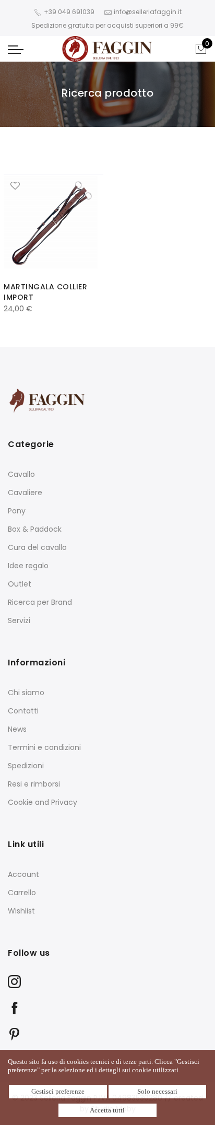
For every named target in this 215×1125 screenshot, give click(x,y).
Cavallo (21, 474)
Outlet (19, 584)
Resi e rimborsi (34, 784)
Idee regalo (28, 565)
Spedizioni (26, 765)
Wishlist (21, 911)
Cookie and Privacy (42, 802)
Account (23, 874)
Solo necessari (157, 1091)
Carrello (22, 892)
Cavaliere (25, 492)
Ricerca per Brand (40, 602)
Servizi (19, 620)
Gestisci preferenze (58, 1091)
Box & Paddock (35, 529)
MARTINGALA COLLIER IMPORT (45, 292)
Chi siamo (26, 692)
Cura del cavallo (37, 547)
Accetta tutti (107, 1110)
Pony (17, 511)
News (17, 729)
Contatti (23, 711)
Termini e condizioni (44, 747)
